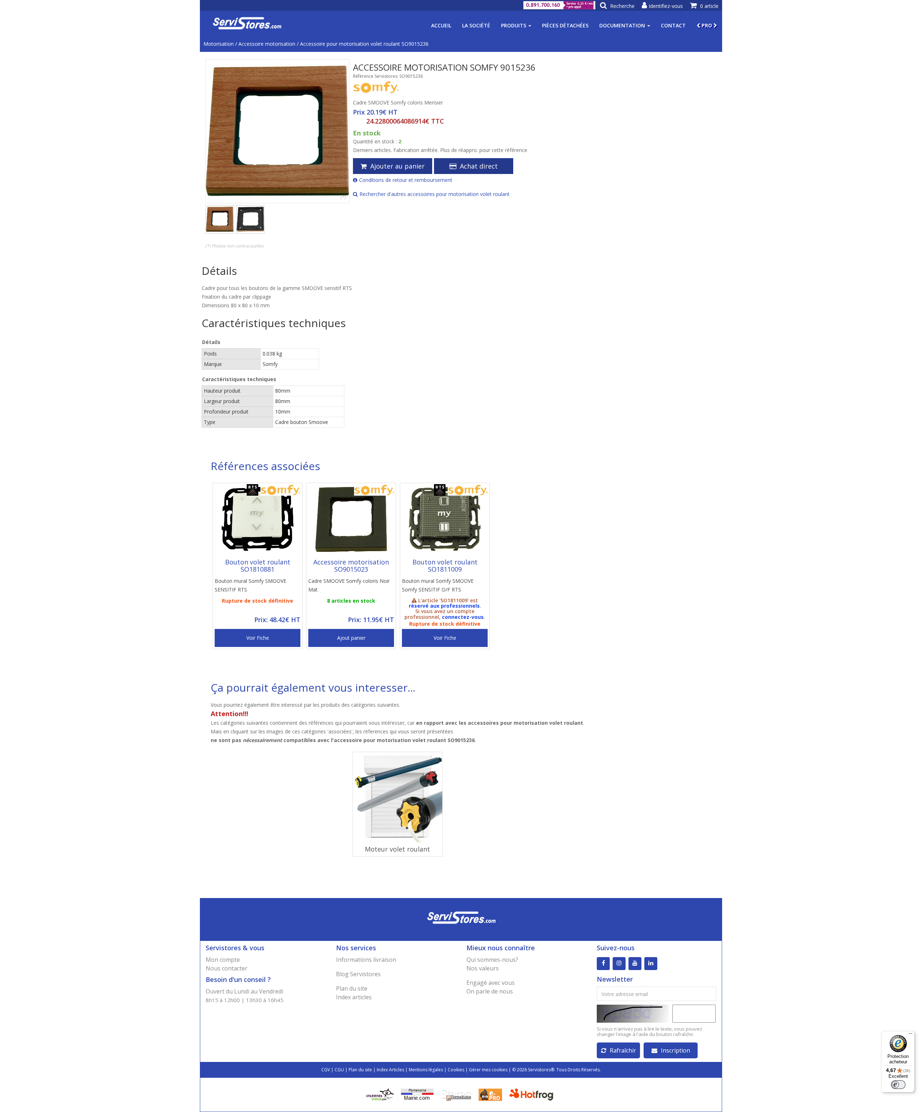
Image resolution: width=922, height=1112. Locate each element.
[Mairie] (417, 1094)
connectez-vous (463, 616)
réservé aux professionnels (444, 605)
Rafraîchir (623, 1050)
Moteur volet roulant (397, 849)
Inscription (675, 1050)
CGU (339, 1070)
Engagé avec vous (490, 983)
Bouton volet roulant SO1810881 (257, 565)
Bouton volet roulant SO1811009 (445, 565)
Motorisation (218, 43)
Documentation (622, 25)
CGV (325, 1070)
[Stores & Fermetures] (456, 1094)
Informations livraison (366, 960)
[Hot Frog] (532, 1094)
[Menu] (910, 1035)
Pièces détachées (565, 25)
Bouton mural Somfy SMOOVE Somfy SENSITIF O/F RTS (438, 585)
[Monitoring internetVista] (380, 1094)
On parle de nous (489, 991)
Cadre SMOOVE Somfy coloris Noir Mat (349, 585)
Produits (514, 25)
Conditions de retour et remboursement (405, 180)
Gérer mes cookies (488, 1070)
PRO (706, 25)
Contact (673, 25)
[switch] (898, 1084)
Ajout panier (351, 637)
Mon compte (223, 960)
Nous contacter (226, 968)
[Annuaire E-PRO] (490, 1094)
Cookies (456, 1070)
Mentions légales (426, 1070)
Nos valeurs (482, 968)
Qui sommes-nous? (492, 960)
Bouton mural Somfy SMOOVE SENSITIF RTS (250, 585)
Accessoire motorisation (266, 43)
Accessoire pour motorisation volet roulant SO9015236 (364, 43)
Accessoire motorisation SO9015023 (351, 565)
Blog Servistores (358, 974)
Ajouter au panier (397, 166)
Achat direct (479, 166)
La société (476, 25)
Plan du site (351, 988)
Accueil (441, 25)
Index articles (354, 997)
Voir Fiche (257, 637)
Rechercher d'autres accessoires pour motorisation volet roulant (434, 194)
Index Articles (390, 1070)
